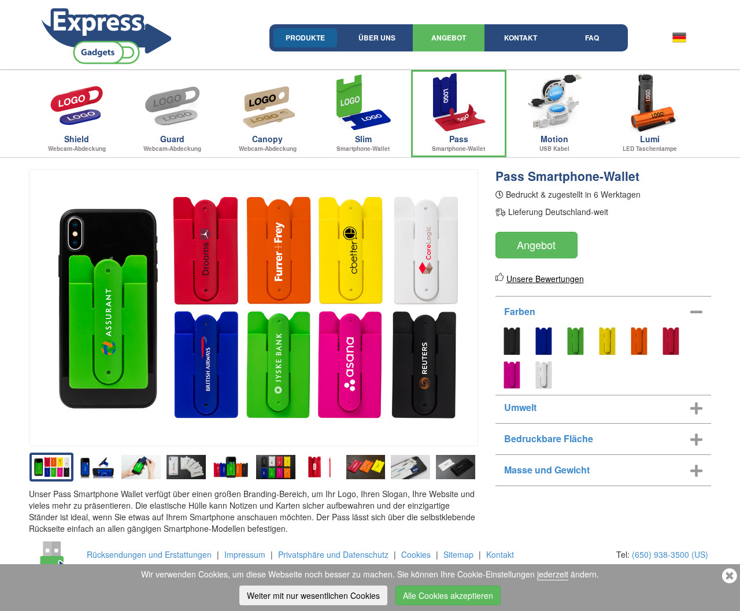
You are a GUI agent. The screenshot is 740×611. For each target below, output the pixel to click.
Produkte (305, 37)
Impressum (244, 554)
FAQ (592, 37)
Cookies (416, 554)
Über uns (376, 37)
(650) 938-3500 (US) (670, 554)
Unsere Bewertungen (545, 278)
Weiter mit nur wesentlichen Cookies (313, 595)
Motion (554, 143)
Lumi (650, 143)
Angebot (448, 37)
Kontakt (520, 37)
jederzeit (552, 574)
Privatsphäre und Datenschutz (333, 554)
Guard (172, 143)
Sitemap (458, 554)
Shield (77, 143)
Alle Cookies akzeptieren (448, 595)
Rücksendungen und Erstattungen (149, 554)
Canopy (268, 143)
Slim (363, 143)
